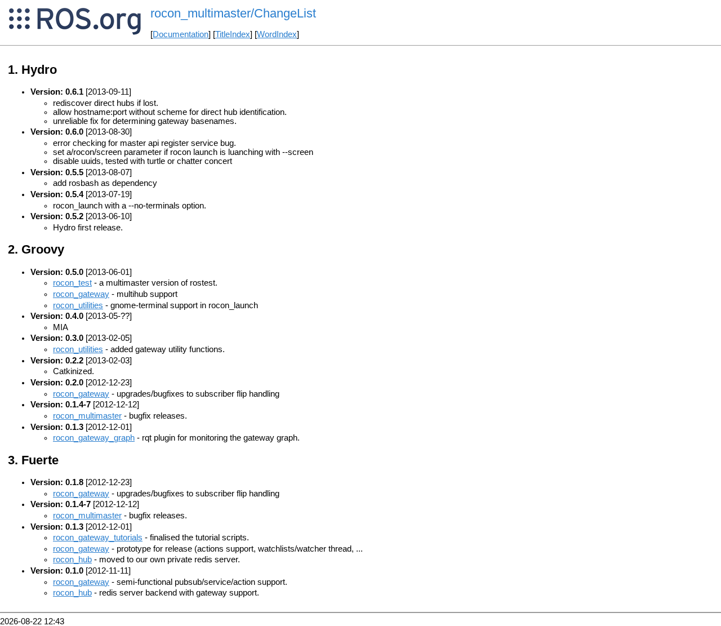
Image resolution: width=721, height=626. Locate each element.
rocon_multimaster (87, 415)
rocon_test (72, 282)
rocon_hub (72, 559)
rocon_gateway (81, 294)
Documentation (180, 34)
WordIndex (277, 34)
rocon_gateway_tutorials (98, 537)
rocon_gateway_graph (94, 437)
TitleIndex (232, 34)
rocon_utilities (78, 305)
